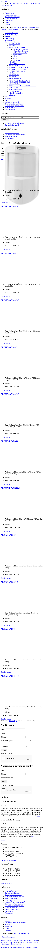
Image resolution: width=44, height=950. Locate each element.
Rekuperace (9, 913)
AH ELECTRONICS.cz (22, 933)
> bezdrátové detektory (20, 51)
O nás (7, 928)
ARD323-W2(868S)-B (10, 676)
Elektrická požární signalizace (14, 906)
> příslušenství (17, 55)
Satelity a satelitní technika (9, 942)
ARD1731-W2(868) (9, 253)
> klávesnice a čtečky (20, 53)
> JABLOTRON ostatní (17, 71)
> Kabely (12, 73)
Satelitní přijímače (10, 107)
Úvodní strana (16, 27)
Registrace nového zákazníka (14, 123)
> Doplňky (12, 62)
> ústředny (16, 60)
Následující (13, 721)
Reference (8, 924)
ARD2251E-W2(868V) (10, 488)
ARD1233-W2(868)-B (10, 206)
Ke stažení (8, 926)
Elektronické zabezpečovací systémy (26, 940)
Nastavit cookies (6, 883)
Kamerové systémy (11, 34)
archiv (3, 840)
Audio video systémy (12, 900)
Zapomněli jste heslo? (12, 125)
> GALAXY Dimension (17, 64)
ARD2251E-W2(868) (9, 441)
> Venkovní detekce (15, 89)
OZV (6, 100)
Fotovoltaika (9, 911)
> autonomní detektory (20, 49)
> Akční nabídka (14, 44)
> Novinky (12, 76)
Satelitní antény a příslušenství (14, 106)
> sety (15, 56)
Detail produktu (6, 202)
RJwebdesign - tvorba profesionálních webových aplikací (19, 947)
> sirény (15, 58)
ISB (6, 97)
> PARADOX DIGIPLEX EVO (19, 82)
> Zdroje (12, 95)
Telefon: (3, 737)
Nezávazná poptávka (16, 3)
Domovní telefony (11, 907)
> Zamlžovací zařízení (16, 93)
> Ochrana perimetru (15, 78)
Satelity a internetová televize (14, 896)
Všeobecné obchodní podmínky (15, 923)
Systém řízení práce (8, 937)
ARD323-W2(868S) (9, 629)
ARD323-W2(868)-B (9, 582)
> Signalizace (13, 87)
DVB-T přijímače (10, 109)
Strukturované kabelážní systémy (15, 904)
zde (32, 836)
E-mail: (3, 733)
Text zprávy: (5, 746)
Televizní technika (11, 898)
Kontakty (8, 930)
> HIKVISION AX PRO (17, 65)
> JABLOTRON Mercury (17, 69)
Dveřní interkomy (16, 944)
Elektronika (8, 36)
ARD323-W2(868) (8, 535)
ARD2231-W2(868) (9, 347)
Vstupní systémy (10, 40)
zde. (38, 816)
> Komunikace (14, 75)
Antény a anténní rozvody (13, 895)
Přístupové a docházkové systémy (16, 902)
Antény (21, 942)
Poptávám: (4, 741)
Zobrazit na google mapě (9, 860)
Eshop (25, 27)
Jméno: (3, 729)
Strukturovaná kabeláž (12, 102)
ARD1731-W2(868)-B (10, 300)
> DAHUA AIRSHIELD (17, 47)
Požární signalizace (11, 38)
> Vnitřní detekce (14, 91)
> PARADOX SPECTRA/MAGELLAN (22, 86)
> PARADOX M (14, 84)
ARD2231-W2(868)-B (10, 394)
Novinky (8, 98)
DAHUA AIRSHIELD (15, 29)
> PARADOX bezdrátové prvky (19, 80)
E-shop (7, 921)
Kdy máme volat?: (7, 778)
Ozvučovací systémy (11, 909)
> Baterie (12, 45)
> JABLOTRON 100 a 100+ (18, 67)
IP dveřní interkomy (11, 33)
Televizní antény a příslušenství (15, 104)
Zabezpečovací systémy (12, 42)
